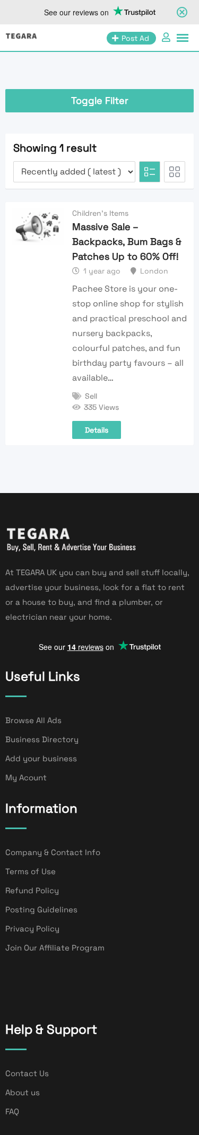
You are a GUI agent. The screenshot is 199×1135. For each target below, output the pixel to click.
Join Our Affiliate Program (55, 948)
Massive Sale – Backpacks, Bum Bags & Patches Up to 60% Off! (126, 241)
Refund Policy (32, 890)
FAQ (12, 1111)
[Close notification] (182, 12)
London (154, 271)
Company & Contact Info (52, 852)
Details (96, 430)
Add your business (41, 758)
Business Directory (42, 739)
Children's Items (100, 213)
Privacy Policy (32, 928)
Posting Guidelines (41, 909)
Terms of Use (30, 871)
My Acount (26, 777)
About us (22, 1092)
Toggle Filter (99, 100)
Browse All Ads (33, 720)
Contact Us (27, 1073)
